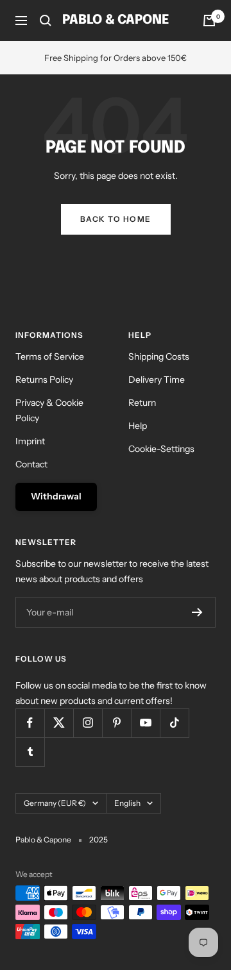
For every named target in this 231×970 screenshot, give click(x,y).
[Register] (197, 612)
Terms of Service (49, 356)
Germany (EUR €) (55, 803)
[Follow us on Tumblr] (29, 751)
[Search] (45, 20)
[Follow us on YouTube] (145, 722)
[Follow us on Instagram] (87, 722)
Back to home (115, 219)
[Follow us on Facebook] (29, 722)
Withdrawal (56, 496)
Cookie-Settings (161, 449)
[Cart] (209, 20)
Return (142, 402)
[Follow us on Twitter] (58, 722)
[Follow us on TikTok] (174, 722)
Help (137, 425)
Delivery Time (156, 379)
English (127, 803)
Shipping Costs (158, 356)
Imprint (30, 441)
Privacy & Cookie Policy (49, 410)
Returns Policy (44, 379)
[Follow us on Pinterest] (116, 722)
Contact (31, 464)
